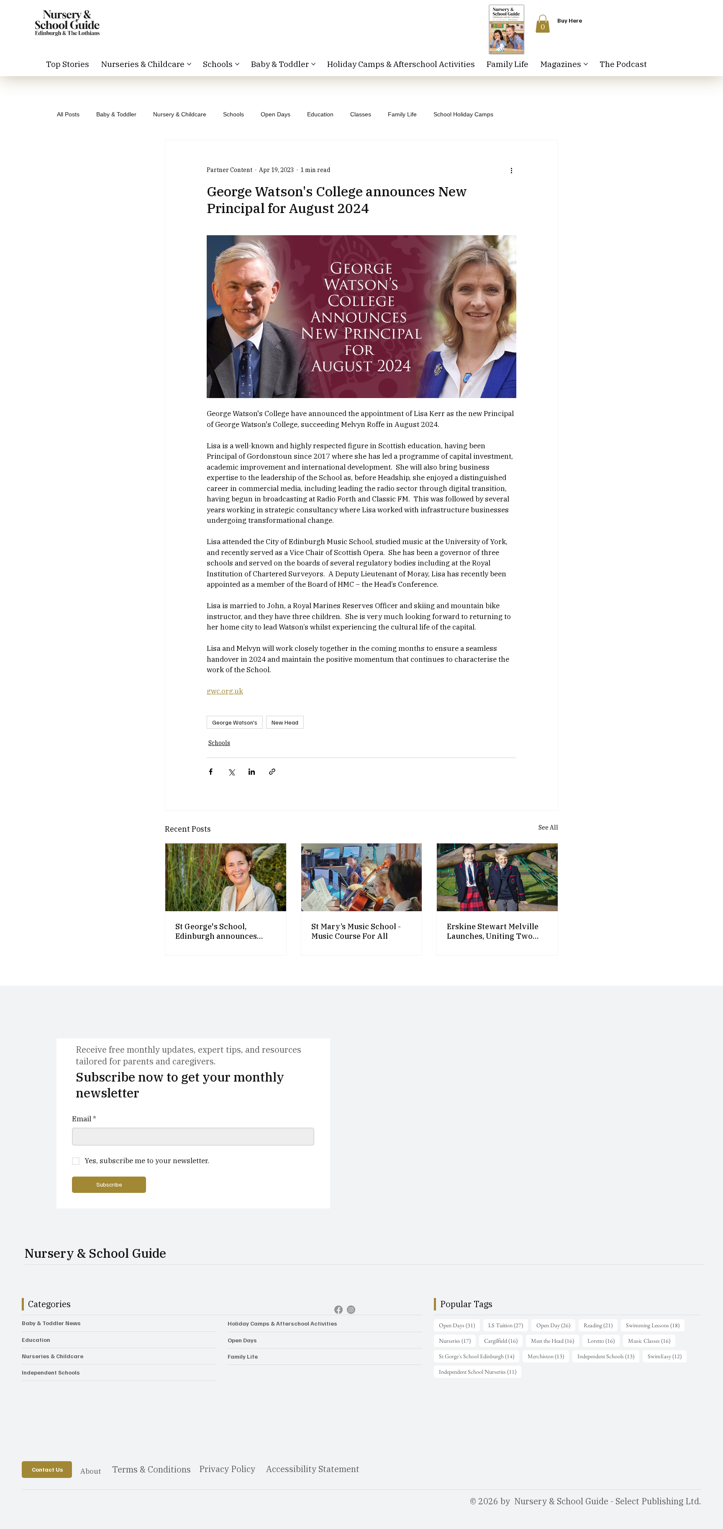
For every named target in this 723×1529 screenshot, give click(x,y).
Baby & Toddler (116, 114)
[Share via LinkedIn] (252, 772)
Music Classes (651, 1340)
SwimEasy (667, 1356)
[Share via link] (272, 772)
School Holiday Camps (463, 114)
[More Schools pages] (237, 64)
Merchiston (548, 1356)
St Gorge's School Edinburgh (479, 1356)
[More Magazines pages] (586, 64)
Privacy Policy (227, 1469)
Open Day (555, 1325)
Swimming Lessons (655, 1325)
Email (84, 1118)
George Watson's (234, 722)
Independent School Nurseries (480, 1371)
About (90, 1471)
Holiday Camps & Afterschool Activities (282, 1323)
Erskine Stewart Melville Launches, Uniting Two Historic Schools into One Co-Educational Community (494, 931)
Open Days (275, 114)
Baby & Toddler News (51, 1322)
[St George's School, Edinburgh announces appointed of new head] (225, 877)
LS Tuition (508, 1325)
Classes (360, 114)
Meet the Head (555, 1340)
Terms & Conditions (151, 1469)
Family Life (402, 114)
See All (548, 827)
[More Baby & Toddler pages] (313, 64)
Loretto (603, 1340)
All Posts (68, 114)
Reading (601, 1325)
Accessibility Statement (312, 1469)
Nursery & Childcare (179, 114)
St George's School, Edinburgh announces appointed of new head (217, 931)
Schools (233, 114)
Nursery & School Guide (95, 1253)
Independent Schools (51, 1372)
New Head (285, 722)
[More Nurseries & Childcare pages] (189, 64)
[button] (542, 24)
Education (320, 114)
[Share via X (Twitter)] (231, 772)
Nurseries (457, 1340)
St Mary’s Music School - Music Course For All (356, 931)
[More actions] (511, 170)
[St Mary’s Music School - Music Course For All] (361, 877)
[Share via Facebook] (211, 772)
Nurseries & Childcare (52, 1355)
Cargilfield (503, 1340)
